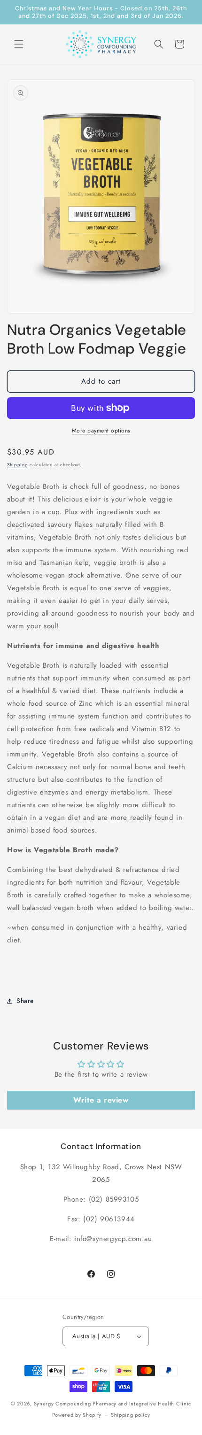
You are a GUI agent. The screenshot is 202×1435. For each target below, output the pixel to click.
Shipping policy (130, 1415)
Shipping (17, 464)
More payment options (101, 430)
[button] (18, 44)
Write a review (100, 1100)
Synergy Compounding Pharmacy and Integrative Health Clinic (113, 1403)
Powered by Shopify (77, 1415)
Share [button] (25, 1000)
